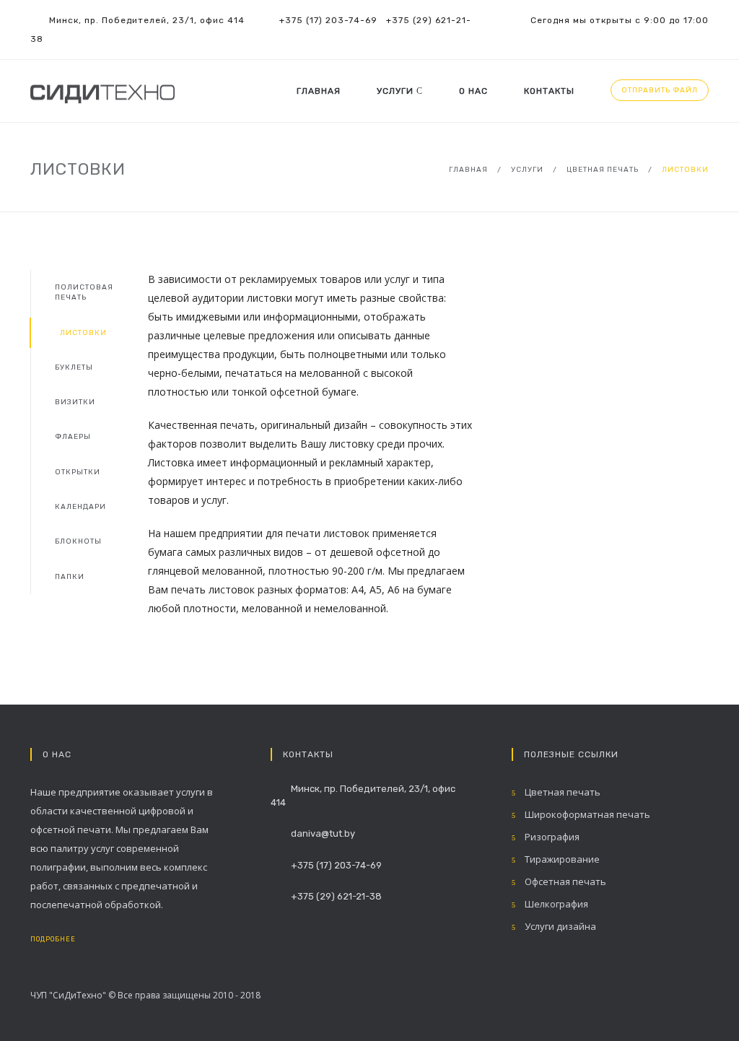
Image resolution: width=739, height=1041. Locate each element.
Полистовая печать (84, 292)
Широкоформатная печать (586, 814)
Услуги (396, 91)
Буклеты (74, 367)
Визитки (75, 402)
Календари (80, 506)
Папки (69, 576)
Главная (319, 91)
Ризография (551, 836)
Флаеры (73, 436)
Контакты (549, 91)
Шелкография (555, 903)
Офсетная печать (564, 881)
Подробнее (54, 939)
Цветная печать (603, 169)
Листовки (83, 332)
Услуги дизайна (559, 926)
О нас (473, 91)
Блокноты (78, 541)
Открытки (77, 472)
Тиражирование (561, 859)
